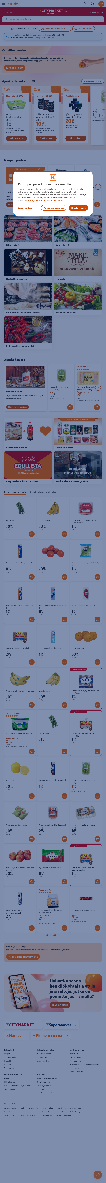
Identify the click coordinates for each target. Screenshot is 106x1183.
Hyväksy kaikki (78, 208)
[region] (53, 194)
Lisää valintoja (25, 208)
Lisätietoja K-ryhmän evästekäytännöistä (45, 200)
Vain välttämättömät (53, 208)
